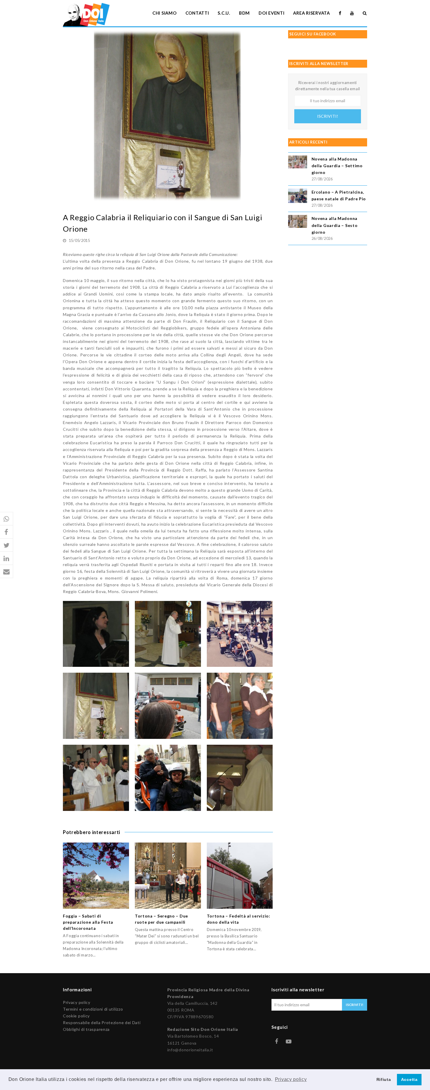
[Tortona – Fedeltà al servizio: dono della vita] (240, 876)
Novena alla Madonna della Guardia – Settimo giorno (337, 165)
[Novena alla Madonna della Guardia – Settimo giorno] (297, 163)
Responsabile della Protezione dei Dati (102, 1022)
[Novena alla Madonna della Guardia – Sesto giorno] (297, 222)
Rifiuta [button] (383, 1079)
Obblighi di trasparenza (86, 1029)
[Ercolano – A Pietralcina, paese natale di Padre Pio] (297, 197)
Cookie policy (76, 1015)
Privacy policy (76, 1002)
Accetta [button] (409, 1079)
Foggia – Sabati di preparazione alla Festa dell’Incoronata (88, 922)
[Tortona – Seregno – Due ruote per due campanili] (168, 876)
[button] (6, 518)
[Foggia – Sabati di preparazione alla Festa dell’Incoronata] (96, 876)
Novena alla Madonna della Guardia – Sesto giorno (335, 225)
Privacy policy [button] (291, 1079)
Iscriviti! (327, 116)
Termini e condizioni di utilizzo (93, 1009)
